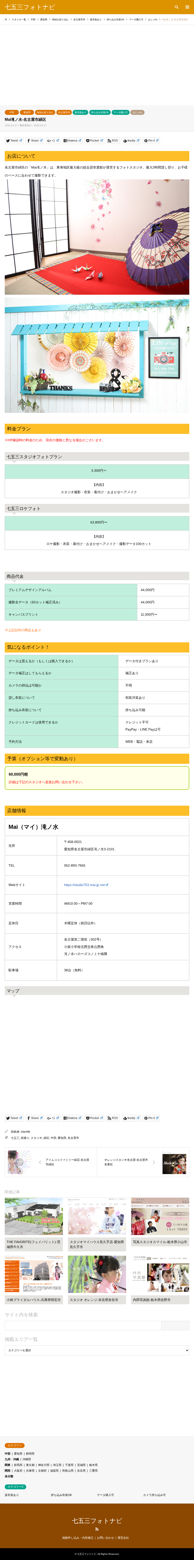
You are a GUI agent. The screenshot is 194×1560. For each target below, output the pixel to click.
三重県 (93, 1470)
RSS (97, 1529)
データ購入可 (121, 112)
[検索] (176, 7)
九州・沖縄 (12, 1459)
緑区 (46, 1138)
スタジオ (36, 1138)
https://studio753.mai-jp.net (84, 885)
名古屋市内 (64, 112)
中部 (11, 112)
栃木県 (93, 1465)
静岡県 (30, 1453)
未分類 (9, 1476)
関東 (7, 1465)
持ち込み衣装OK (100, 112)
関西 (7, 1470)
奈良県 (81, 1470)
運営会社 (123, 1537)
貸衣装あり (80, 112)
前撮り (25, 1138)
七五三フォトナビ (97, 1520)
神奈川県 (43, 1465)
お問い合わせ (105, 1537)
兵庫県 (30, 1470)
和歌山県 (68, 1470)
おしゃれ (137, 112)
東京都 (30, 1465)
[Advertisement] (97, 70)
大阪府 (18, 1470)
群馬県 (18, 1465)
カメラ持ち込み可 (154, 1495)
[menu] (187, 7)
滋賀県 (54, 1470)
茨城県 (81, 1465)
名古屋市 (73, 1138)
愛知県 (27, 112)
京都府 (42, 1470)
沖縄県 (26, 1459)
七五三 (15, 1138)
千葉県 (69, 1465)
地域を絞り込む (45, 112)
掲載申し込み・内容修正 (77, 1537)
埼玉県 (57, 1465)
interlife (25, 1131)
